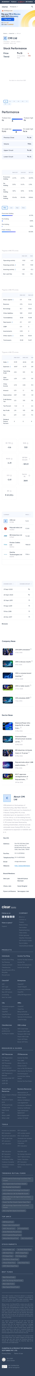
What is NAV (5, 1118)
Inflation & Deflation (24, 1100)
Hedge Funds (6, 1107)
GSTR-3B (5, 1083)
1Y (26, 101)
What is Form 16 (22, 1063)
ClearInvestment (7, 965)
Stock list (11, 33)
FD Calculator (6, 1157)
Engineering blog (24, 930)
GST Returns (6, 1060)
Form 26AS (21, 1060)
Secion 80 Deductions (24, 965)
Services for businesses (25, 1017)
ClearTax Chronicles (25, 938)
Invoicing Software (23, 1014)
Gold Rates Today (7, 1159)
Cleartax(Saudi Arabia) (26, 946)
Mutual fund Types (7, 1099)
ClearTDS (20, 992)
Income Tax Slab (23, 1058)
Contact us (22, 919)
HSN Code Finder (23, 1028)
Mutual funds (6, 975)
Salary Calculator (23, 1159)
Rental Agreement (23, 1115)
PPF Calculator (22, 1130)
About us (22, 917)
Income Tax (21, 962)
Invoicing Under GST (8, 1078)
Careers (21, 922)
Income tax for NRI (23, 967)
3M (18, 101)
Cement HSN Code (24, 1031)
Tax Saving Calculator (24, 1154)
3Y (5, 104)
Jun (11, 207)
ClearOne (21, 1009)
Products (13, 7)
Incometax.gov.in (23, 1073)
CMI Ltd (18, 33)
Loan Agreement (23, 1102)
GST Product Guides (25, 940)
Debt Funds (5, 1110)
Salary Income (22, 1066)
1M (14, 101)
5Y (9, 104)
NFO (3, 1113)
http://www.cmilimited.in (22, 865)
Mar (5, 208)
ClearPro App (6, 1017)
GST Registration (7, 1058)
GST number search (24, 1133)
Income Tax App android (25, 959)
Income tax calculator (9, 1130)
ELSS (3, 1102)
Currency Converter (8, 1162)
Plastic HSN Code (23, 1036)
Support (4, 926)
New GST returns (7, 992)
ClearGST (21, 984)
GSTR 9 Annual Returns (9, 1070)
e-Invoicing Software (24, 989)
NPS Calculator (22, 1146)
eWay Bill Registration (24, 994)
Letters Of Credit (23, 1118)
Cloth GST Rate (22, 1039)
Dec (23, 207)
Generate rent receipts (25, 1138)
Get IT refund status (24, 1157)
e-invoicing (5, 994)
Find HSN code (22, 1151)
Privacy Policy (6, 1353)
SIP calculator (6, 1141)
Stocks (5, 33)
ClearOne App (22, 1019)
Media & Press (23, 925)
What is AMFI (6, 1115)
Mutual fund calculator (9, 1136)
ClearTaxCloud (6, 1014)
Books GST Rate (23, 1042)
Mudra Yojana (22, 1097)
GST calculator (6, 1143)
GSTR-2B (5, 1081)
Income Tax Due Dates (25, 1081)
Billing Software (22, 1011)
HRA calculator (6, 1151)
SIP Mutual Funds (7, 1105)
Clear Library (23, 932)
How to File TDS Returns (25, 1068)
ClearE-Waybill (22, 987)
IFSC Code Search (23, 1136)
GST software (6, 989)
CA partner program (8, 1006)
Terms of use (18, 1353)
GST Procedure (6, 1063)
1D (5, 101)
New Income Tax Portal (25, 1071)
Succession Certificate (25, 1105)
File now (8, 19)
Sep (17, 207)
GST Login (5, 987)
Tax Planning (6, 962)
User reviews (23, 927)
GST (3, 984)
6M (22, 101)
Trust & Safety (23, 943)
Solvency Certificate (24, 1108)
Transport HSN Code (24, 1034)
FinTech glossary (24, 935)
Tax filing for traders (8, 1033)
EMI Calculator (6, 1133)
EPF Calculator (22, 1162)
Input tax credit (6, 997)
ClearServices (6, 967)
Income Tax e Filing (8, 959)
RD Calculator (6, 1154)
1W (10, 101)
